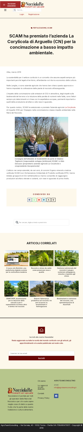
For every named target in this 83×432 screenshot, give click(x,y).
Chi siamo (42, 381)
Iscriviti (41, 358)
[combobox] (41, 222)
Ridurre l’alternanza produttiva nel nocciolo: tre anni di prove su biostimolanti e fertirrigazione (41, 302)
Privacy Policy (43, 398)
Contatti (41, 393)
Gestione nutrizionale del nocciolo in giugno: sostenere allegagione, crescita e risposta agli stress (66, 272)
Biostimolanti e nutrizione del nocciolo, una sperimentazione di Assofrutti (66, 301)
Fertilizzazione (39, 28)
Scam (49, 28)
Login (22, 14)
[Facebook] (56, 396)
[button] (29, 200)
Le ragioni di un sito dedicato (43, 387)
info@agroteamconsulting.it (65, 387)
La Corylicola (70, 107)
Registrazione (33, 14)
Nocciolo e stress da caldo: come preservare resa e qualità (41, 270)
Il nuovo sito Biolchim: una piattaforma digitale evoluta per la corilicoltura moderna (16, 270)
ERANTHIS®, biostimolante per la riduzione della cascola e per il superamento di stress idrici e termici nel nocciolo (16, 302)
